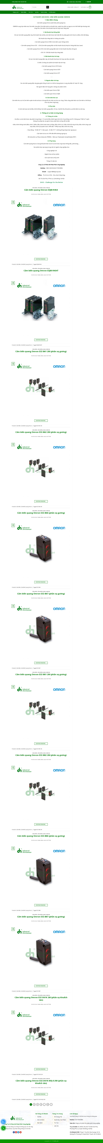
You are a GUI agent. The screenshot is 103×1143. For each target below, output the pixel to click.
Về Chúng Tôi (58, 1117)
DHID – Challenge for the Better (51, 182)
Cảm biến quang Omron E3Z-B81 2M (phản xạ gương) (41, 674)
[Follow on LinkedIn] (88, 1)
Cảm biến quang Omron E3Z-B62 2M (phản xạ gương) (41, 432)
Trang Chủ (15, 12)
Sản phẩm (23, 12)
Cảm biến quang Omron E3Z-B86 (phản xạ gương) (41, 836)
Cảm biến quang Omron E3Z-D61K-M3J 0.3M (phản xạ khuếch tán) (41, 1082)
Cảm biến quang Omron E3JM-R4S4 (41, 190)
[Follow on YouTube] (90, 1)
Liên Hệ (56, 1126)
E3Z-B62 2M (39, 506)
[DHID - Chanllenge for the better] (20, 7)
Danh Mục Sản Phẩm (60, 1120)
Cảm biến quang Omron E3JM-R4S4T (41, 270)
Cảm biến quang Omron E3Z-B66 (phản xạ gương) (41, 513)
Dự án (36, 12)
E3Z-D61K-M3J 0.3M (41, 1099)
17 (47, 1104)
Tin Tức (31, 12)
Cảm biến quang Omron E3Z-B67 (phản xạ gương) (41, 593)
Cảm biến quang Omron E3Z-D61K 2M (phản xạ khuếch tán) (41, 998)
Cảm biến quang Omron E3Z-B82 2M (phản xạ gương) (41, 755)
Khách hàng (44, 12)
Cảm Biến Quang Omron (43, 187)
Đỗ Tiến (49, 194)
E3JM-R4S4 (39, 264)
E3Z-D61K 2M (40, 1074)
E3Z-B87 (38, 991)
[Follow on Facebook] (14, 1132)
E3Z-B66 (38, 587)
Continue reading (41, 259)
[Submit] (47, 7)
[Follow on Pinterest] (87, 1)
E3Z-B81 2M (39, 749)
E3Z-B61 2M (39, 425)
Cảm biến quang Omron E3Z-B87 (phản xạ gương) (41, 916)
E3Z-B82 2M (39, 829)
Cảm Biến (34, 187)
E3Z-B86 (38, 910)
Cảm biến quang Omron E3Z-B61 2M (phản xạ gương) (41, 351)
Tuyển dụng (52, 12)
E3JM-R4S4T (39, 345)
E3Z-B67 (38, 668)
